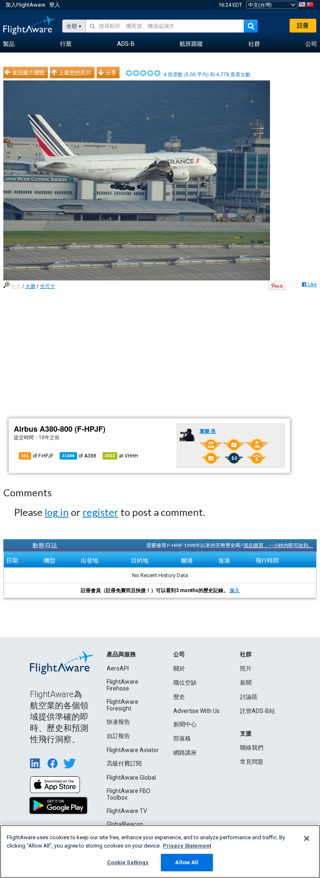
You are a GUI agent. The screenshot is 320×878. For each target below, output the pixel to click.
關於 (179, 668)
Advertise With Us (196, 711)
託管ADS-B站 (257, 711)
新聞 (246, 682)
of (79, 456)
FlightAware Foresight (122, 705)
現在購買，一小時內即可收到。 (278, 545)
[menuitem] (8, 44)
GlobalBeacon (125, 824)
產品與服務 (121, 654)
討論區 (249, 696)
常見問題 (251, 761)
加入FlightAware (25, 5)
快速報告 (118, 721)
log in (57, 512)
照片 (246, 668)
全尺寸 (47, 286)
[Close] (307, 838)
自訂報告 (118, 736)
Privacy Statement (187, 846)
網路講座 (185, 752)
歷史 (179, 696)
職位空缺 (185, 682)
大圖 (30, 286)
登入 (54, 5)
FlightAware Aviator (133, 750)
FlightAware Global (131, 777)
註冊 (303, 25)
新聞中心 (185, 724)
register (100, 512)
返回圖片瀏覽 (28, 72)
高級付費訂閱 (124, 763)
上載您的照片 (75, 72)
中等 (16, 286)
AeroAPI (118, 668)
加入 (235, 590)
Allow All (186, 862)
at (121, 456)
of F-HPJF (37, 456)
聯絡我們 (251, 747)
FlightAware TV (127, 811)
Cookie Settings (128, 862)
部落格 (182, 738)
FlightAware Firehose (122, 685)
